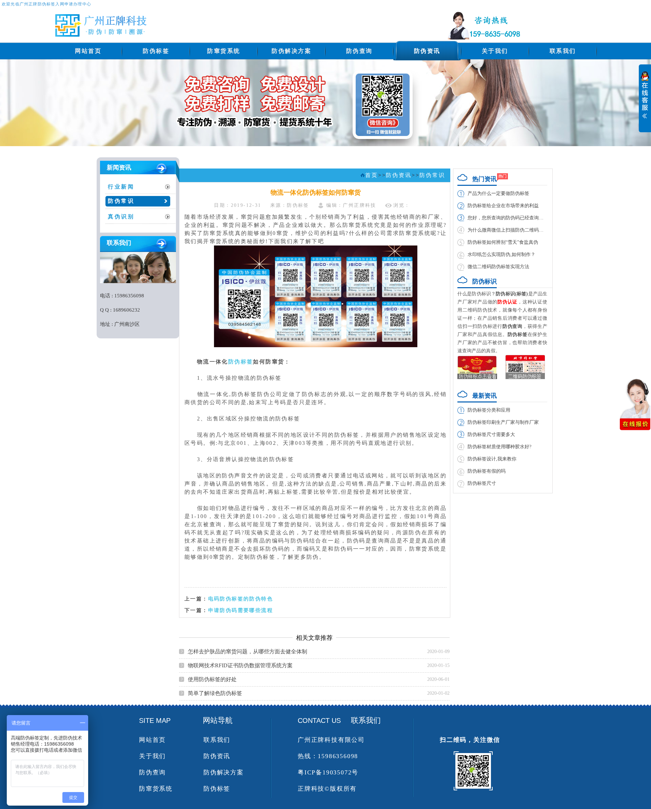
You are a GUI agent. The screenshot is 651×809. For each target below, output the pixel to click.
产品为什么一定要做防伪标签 (498, 193)
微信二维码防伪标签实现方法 (498, 266)
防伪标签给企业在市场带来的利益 (503, 205)
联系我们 (563, 51)
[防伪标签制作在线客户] (645, 102)
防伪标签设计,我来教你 (492, 458)
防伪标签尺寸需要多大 (491, 434)
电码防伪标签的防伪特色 (240, 598)
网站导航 (218, 720)
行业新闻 (121, 187)
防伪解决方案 (291, 51)
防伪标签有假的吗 (487, 471)
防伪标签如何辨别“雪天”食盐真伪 (503, 242)
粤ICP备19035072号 (328, 772)
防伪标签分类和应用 (489, 410)
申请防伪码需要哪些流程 (240, 610)
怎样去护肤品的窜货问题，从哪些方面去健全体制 (247, 651)
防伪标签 (156, 51)
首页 (371, 175)
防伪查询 (359, 51)
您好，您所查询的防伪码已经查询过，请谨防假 (507, 217)
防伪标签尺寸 (482, 483)
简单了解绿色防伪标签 (215, 693)
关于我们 (495, 51)
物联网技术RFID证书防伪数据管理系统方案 (240, 665)
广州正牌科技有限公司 (331, 739)
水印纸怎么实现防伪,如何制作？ (501, 254)
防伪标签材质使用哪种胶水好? (499, 446)
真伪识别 (121, 216)
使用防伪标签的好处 (212, 679)
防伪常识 (121, 201)
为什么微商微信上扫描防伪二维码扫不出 (507, 230)
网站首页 (88, 51)
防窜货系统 (223, 51)
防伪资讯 (427, 51)
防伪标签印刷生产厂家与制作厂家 (503, 422)
